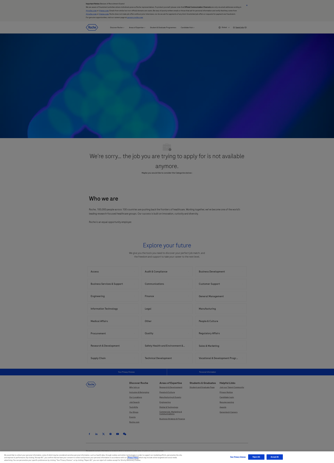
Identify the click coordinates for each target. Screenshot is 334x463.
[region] (167, 457)
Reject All (256, 457)
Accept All (275, 457)
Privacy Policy (133, 458)
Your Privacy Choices (238, 457)
